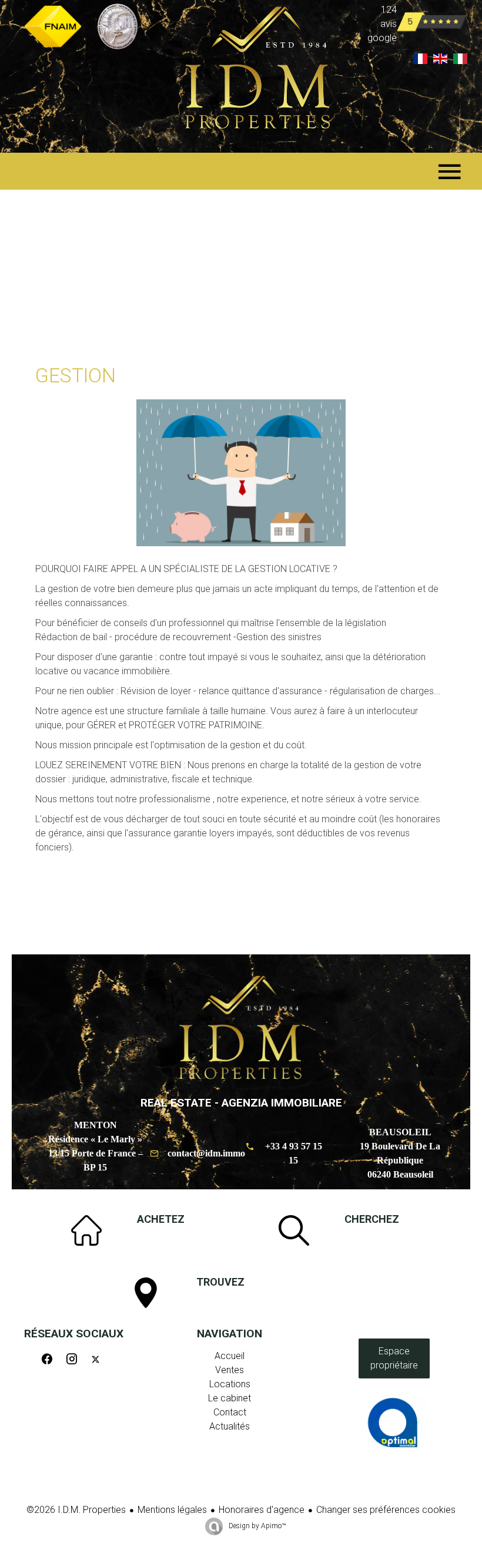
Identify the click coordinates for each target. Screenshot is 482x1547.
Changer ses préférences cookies (386, 1509)
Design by (256, 1526)
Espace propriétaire (394, 1358)
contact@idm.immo (206, 1153)
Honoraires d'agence (261, 1509)
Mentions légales (172, 1509)
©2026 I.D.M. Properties (76, 1509)
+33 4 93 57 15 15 (293, 1153)
